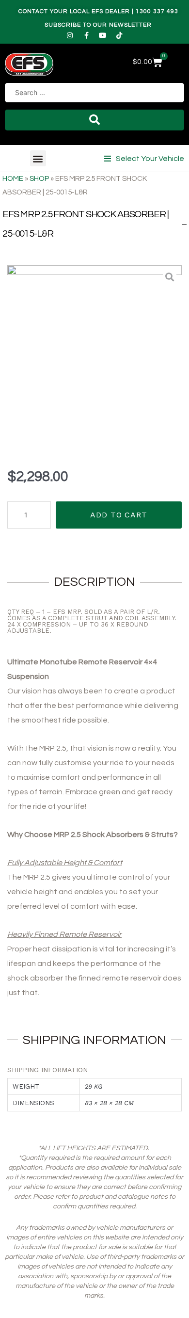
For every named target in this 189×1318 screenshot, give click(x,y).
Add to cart (118, 514)
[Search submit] (94, 120)
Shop (39, 178)
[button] (38, 158)
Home (12, 178)
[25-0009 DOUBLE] (94, 352)
